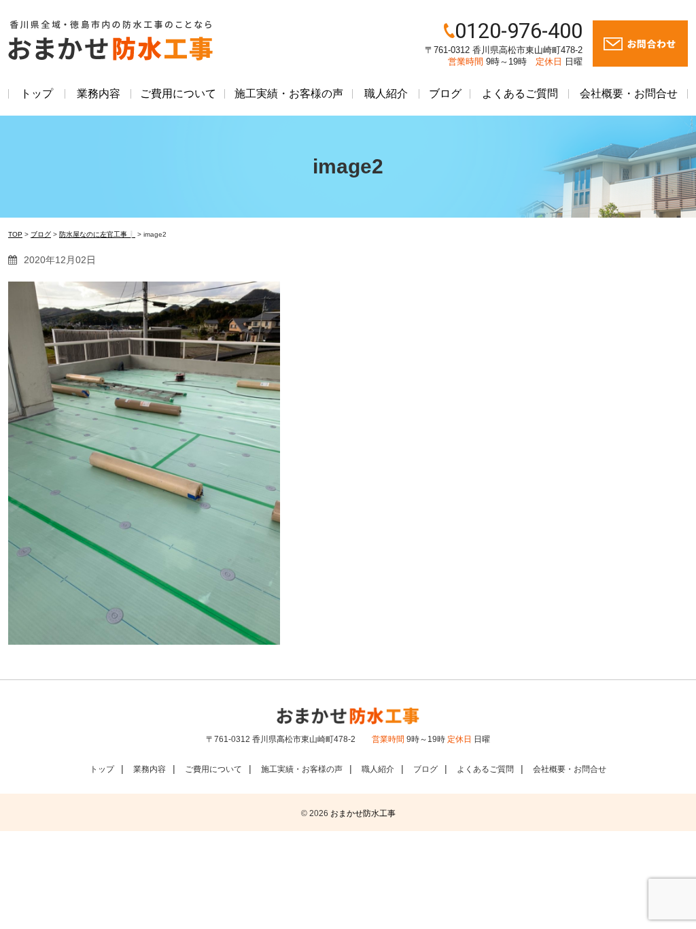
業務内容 (98, 93)
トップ (36, 93)
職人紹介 (386, 93)
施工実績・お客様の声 (288, 93)
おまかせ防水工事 (363, 813)
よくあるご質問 (520, 93)
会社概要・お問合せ (629, 93)
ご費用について (178, 93)
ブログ (445, 93)
